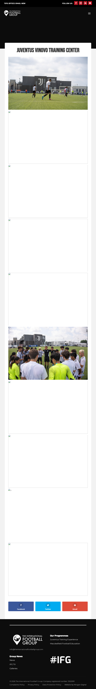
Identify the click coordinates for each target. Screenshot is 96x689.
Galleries (13, 668)
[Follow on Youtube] (90, 3)
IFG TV (13, 664)
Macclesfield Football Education (65, 643)
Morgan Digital (80, 685)
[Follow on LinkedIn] (85, 3)
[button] (48, 83)
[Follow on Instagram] (81, 3)
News (12, 660)
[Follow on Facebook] (76, 3)
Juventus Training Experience (64, 639)
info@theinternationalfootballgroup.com (26, 649)
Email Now (20, 3)
